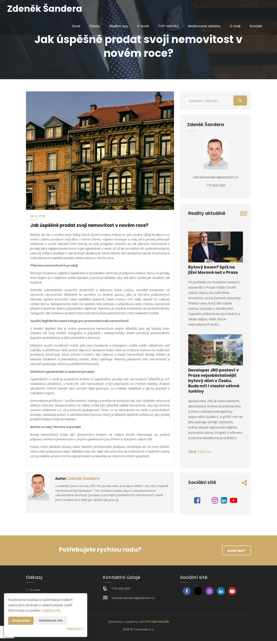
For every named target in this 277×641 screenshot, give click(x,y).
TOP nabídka (168, 26)
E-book (143, 26)
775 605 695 (121, 589)
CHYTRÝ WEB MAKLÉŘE (154, 622)
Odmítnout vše (51, 620)
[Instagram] (215, 501)
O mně (235, 26)
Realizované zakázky (204, 26)
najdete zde (50, 610)
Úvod (76, 26)
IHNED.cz (204, 451)
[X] (206, 501)
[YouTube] (233, 501)
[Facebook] (197, 501)
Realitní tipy (118, 26)
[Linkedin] (224, 501)
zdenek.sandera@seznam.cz (133, 598)
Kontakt (256, 26)
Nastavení (75, 628)
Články (94, 26)
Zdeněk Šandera (84, 478)
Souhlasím (21, 621)
